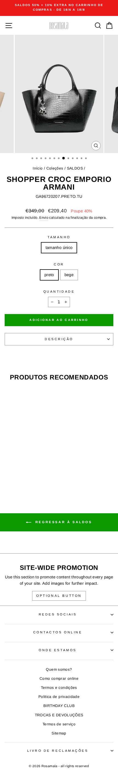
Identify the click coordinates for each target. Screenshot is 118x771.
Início (38, 168)
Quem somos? (59, 669)
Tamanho (59, 237)
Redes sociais (58, 614)
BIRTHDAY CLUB (59, 706)
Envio (43, 218)
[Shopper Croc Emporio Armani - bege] (28, 473)
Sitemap (59, 733)
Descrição (59, 339)
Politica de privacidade (59, 697)
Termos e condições (59, 688)
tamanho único (59, 247)
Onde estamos (57, 650)
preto (49, 275)
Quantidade (59, 291)
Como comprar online (59, 678)
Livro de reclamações (57, 750)
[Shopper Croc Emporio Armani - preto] (22, 473)
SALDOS (75, 168)
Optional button (59, 596)
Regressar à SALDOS (62, 522)
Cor (59, 264)
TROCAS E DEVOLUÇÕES (59, 715)
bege (69, 275)
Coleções (54, 168)
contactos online (57, 632)
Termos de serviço (59, 724)
